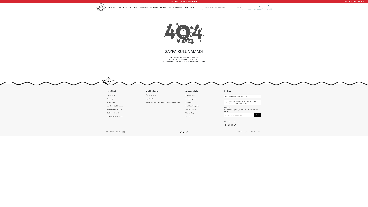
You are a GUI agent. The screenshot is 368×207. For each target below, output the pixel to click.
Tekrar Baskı (143, 8)
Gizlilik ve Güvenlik (113, 113)
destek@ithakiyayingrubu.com (238, 96)
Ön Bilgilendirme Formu (115, 116)
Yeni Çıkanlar (122, 8)
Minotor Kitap (189, 113)
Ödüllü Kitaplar (189, 8)
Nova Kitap (188, 102)
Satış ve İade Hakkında (114, 109)
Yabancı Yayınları (190, 99)
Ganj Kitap (188, 116)
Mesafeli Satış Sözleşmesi (115, 106)
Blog (355, 1)
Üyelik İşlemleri (151, 95)
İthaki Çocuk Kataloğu (175, 8)
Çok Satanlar (133, 8)
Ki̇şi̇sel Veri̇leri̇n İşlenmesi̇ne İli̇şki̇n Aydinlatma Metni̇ (163, 102)
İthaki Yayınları (190, 95)
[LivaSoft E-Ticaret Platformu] (184, 132)
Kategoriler (153, 8)
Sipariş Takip (348, 1)
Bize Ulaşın (110, 99)
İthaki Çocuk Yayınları (192, 106)
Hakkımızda (111, 95)
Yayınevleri (111, 8)
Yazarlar (163, 8)
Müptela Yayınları (191, 109)
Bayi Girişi (361, 1)
